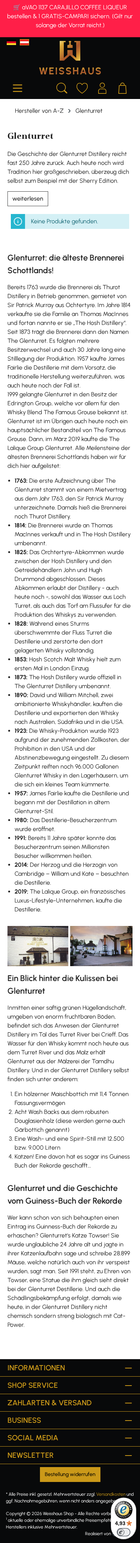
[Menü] (17, 87)
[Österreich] (24, 42)
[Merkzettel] (82, 87)
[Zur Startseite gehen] (70, 57)
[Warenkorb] (122, 87)
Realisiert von (98, 1533)
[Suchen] (62, 87)
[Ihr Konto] (102, 87)
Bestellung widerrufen (70, 1474)
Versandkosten (110, 1494)
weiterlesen (27, 198)
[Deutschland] (11, 42)
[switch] (123, 1532)
